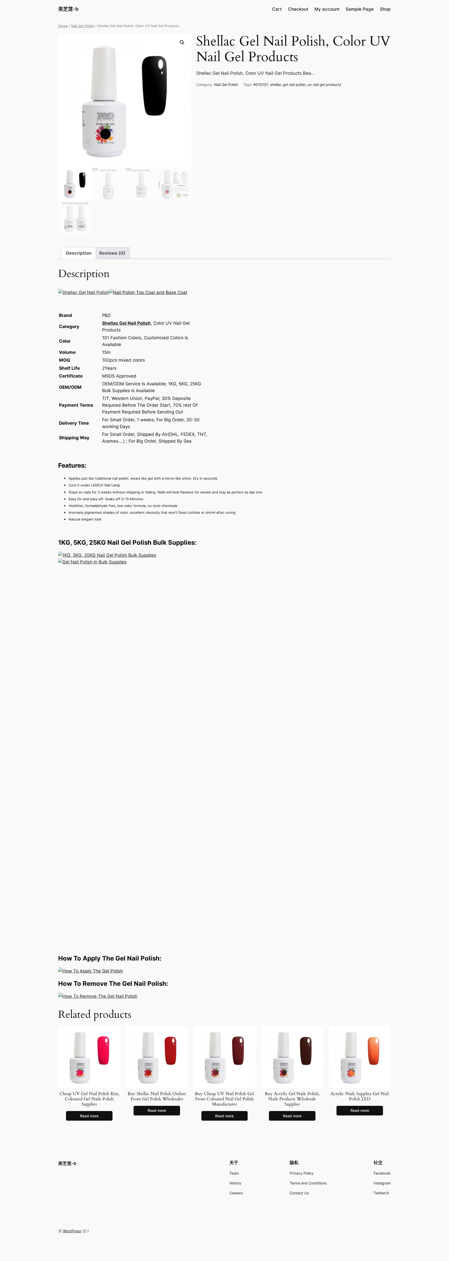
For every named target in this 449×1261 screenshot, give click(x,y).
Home (63, 26)
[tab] (78, 253)
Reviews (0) (112, 253)
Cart (277, 9)
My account (326, 9)
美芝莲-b (68, 9)
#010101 (260, 84)
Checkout (298, 9)
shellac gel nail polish (288, 84)
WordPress (72, 1231)
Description (78, 253)
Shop (385, 9)
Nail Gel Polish (82, 26)
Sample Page (360, 9)
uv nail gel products (324, 84)
